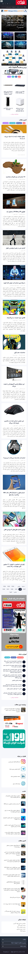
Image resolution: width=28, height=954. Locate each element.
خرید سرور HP (21, 925)
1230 (12, 589)
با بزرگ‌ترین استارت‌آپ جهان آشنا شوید (14, 283)
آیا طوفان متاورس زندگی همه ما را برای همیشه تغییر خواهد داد (12, 811)
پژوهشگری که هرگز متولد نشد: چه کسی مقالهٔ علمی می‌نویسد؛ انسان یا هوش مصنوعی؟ (15, 24)
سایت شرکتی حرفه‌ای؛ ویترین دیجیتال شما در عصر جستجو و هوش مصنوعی (11, 875)
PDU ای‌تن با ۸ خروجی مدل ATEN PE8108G (20, 92)
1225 (8, 586)
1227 (24, 589)
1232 (3, 589)
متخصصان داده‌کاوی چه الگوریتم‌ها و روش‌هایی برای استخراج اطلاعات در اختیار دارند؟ (12, 693)
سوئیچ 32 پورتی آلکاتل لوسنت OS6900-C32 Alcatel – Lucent (8, 93)
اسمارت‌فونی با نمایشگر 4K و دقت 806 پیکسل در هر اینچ (14, 494)
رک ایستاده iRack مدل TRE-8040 (8, 109)
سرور (6, 951)
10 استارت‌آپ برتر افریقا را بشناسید (15, 177)
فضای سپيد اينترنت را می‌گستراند (16, 318)
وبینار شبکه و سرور (16, 784)
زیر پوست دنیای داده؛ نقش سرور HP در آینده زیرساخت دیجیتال (12, 912)
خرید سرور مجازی (21, 929)
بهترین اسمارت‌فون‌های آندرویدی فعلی (14, 530)
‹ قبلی (19, 586)
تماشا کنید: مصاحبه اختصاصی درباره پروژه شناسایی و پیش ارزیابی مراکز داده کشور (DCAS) (12, 685)
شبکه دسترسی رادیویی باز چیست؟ (7, 46)
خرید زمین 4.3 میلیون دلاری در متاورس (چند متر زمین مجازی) (12, 825)
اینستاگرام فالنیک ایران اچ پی (14, 762)
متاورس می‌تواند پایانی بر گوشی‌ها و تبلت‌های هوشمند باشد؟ (13, 796)
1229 (16, 589)
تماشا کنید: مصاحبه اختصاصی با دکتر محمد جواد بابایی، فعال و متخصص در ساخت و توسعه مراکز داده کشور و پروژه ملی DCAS (12, 671)
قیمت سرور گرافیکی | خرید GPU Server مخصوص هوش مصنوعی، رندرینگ (12, 868)
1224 (12, 586)
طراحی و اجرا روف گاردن (19, 923)
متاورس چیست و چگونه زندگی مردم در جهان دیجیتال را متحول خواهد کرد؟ (12, 833)
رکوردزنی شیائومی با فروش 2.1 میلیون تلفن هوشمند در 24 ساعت (14, 565)
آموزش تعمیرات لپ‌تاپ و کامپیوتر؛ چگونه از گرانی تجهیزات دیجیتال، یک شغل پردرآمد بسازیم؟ (11, 890)
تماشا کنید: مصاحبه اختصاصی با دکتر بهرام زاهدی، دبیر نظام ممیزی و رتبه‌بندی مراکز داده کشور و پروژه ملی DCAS (12, 676)
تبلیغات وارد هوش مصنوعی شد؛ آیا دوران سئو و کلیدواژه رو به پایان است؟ (20, 37)
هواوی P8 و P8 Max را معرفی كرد (15, 212)
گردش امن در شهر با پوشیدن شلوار (15, 248)
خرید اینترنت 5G (21, 927)
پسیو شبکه (22, 931)
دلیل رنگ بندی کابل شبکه (15, 897)
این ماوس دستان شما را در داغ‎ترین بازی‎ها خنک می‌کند (14, 422)
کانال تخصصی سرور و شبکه (14, 769)
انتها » (10, 592)
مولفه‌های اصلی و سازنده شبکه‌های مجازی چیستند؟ (20, 46)
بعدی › (15, 592)
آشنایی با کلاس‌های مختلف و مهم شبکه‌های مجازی (7, 37)
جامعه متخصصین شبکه (15, 776)
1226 (4, 586)
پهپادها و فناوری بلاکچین (17, 680)
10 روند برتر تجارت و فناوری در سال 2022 (12, 804)
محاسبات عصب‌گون (19, 353)
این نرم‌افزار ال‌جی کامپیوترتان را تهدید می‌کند (14, 385)
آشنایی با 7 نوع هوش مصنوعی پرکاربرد (14, 688)
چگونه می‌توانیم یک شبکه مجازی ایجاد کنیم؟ (17, 64)
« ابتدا (23, 586)
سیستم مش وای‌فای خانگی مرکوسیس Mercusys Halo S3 (20, 110)
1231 (7, 589)
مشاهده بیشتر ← (14, 114)
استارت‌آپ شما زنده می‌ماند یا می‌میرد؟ (14, 458)
